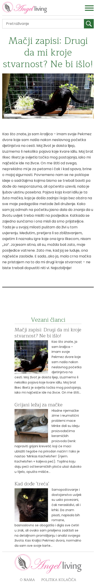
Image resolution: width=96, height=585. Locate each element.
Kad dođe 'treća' (32, 484)
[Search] (89, 23)
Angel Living (24, 8)
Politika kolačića (58, 580)
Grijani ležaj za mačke (39, 405)
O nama (27, 580)
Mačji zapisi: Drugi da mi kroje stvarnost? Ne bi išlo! (48, 333)
